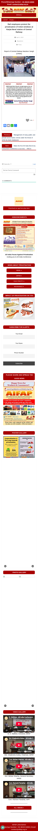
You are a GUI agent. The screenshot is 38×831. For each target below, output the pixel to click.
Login (34, 164)
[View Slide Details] (11, 447)
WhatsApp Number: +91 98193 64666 (16, 827)
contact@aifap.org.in (20, 4)
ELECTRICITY (18, 281)
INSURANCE (18, 286)
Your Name (19, 343)
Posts (20, 44)
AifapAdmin (20, 41)
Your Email (19, 334)
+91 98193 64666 (28, 2)
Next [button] (32, 566)
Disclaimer (22, 825)
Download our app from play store (19, 208)
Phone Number (19, 353)
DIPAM (18, 276)
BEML (18, 270)
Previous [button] (5, 566)
